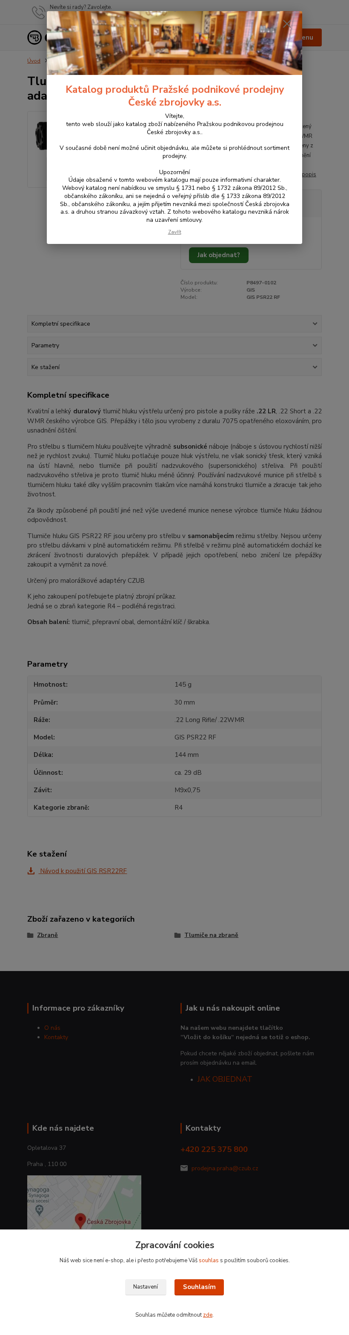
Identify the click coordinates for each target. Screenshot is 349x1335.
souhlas (209, 1260)
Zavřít (174, 232)
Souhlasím (199, 1287)
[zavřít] (287, 24)
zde (207, 1315)
